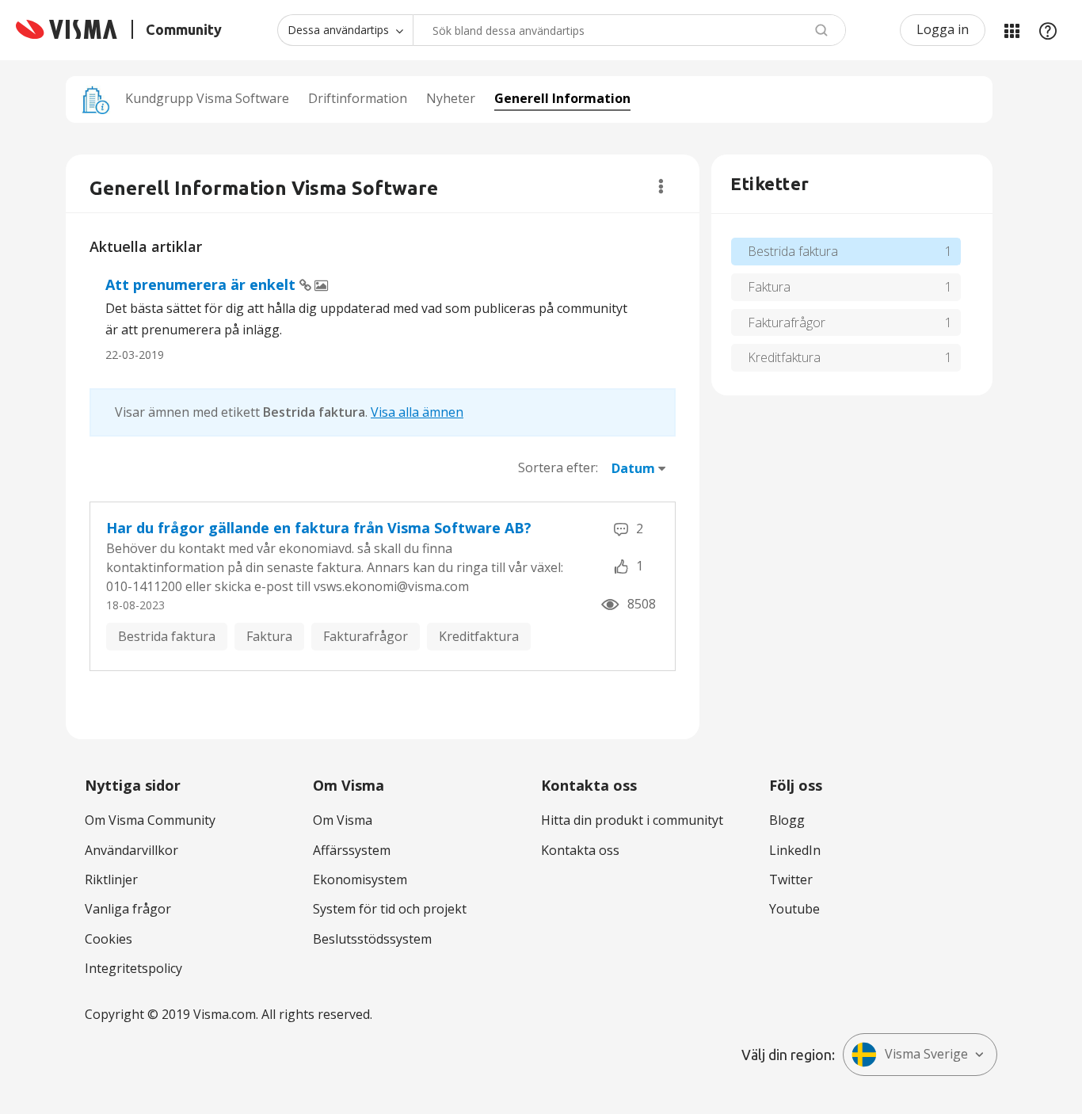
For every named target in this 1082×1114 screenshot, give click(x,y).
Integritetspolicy (133, 968)
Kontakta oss (580, 850)
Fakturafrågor (365, 636)
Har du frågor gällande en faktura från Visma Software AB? (318, 527)
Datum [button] (633, 468)
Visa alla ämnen (417, 412)
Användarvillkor (131, 850)
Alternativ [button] (661, 186)
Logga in (942, 29)
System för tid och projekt (390, 909)
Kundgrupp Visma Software (207, 98)
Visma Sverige (926, 1053)
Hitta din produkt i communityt (632, 820)
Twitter (791, 879)
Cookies (108, 939)
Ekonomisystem (360, 879)
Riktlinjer (111, 879)
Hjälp (1048, 30)
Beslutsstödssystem (372, 939)
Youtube (794, 909)
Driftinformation (357, 98)
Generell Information (562, 98)
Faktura (269, 636)
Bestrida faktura (166, 636)
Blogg (787, 820)
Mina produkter (1011, 30)
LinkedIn (795, 850)
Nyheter (450, 98)
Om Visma (342, 820)
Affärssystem (352, 850)
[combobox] (629, 30)
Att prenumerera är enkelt (202, 284)
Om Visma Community (150, 820)
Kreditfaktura (479, 636)
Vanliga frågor (128, 909)
